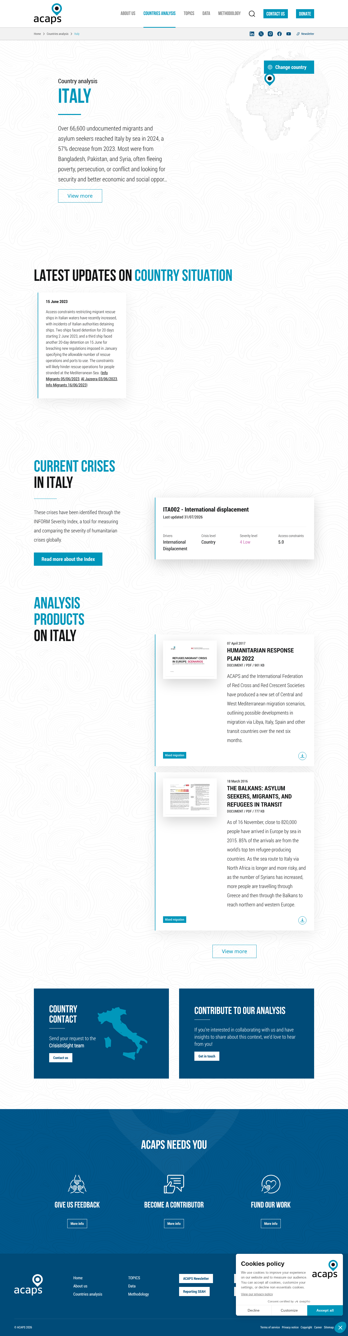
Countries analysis (87, 1294)
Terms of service (270, 1327)
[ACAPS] (48, 13)
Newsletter (307, 34)
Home (78, 1278)
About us (80, 1286)
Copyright (306, 1327)
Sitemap (329, 1327)
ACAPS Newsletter (196, 1278)
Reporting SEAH (194, 1291)
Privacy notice (290, 1327)
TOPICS (134, 1278)
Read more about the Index (68, 559)
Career (318, 1327)
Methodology (138, 1294)
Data (132, 1286)
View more (80, 195)
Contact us (275, 14)
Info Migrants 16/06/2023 (66, 385)
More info (77, 1223)
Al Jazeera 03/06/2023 (99, 379)
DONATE (305, 14)
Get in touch (206, 1056)
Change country (290, 67)
